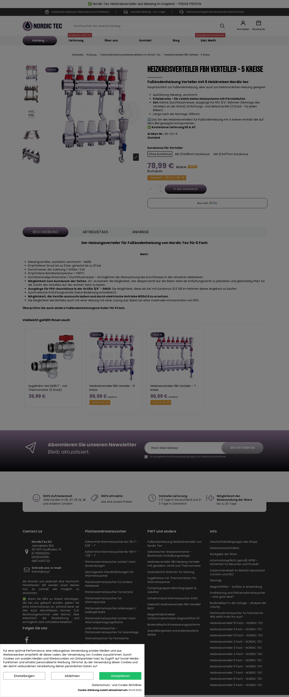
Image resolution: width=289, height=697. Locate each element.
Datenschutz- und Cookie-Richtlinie (116, 685)
